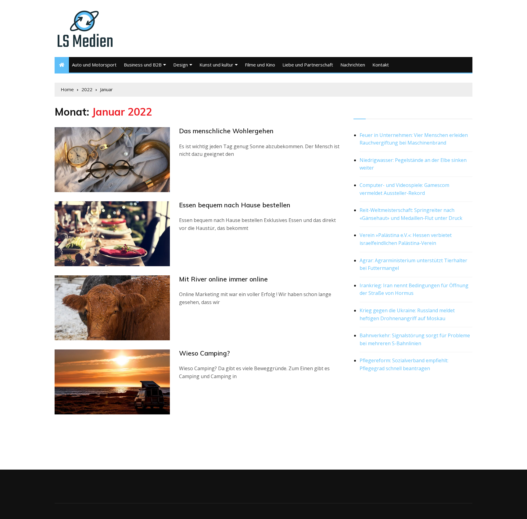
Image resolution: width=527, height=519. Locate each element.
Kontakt (380, 65)
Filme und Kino (260, 65)
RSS (358, 112)
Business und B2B (143, 65)
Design (180, 65)
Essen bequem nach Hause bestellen (234, 205)
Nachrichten (352, 65)
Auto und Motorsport (94, 65)
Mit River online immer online (223, 279)
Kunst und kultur (216, 65)
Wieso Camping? (204, 353)
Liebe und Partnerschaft (307, 65)
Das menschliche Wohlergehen (226, 131)
